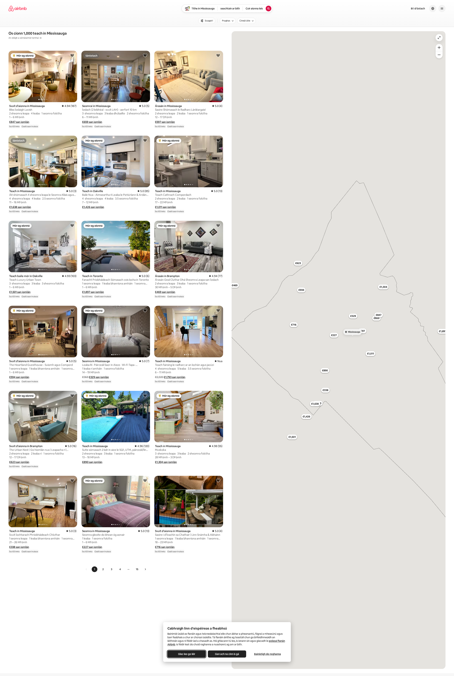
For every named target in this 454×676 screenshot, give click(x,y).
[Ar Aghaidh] (145, 569)
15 (137, 569)
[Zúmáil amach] (439, 54)
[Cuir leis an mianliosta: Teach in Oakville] (145, 140)
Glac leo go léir (186, 654)
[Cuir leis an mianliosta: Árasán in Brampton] (218, 225)
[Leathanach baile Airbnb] (18, 8)
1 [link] (94, 569)
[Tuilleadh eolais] (41, 38)
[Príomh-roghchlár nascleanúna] (441, 8)
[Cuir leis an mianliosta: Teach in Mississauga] (72, 140)
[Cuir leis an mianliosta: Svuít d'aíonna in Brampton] (72, 395)
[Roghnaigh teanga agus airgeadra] (432, 8)
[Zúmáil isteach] (439, 47)
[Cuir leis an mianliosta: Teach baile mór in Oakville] (72, 225)
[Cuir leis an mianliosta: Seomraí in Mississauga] (145, 55)
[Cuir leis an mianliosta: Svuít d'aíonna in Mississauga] (72, 55)
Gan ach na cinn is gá (227, 654)
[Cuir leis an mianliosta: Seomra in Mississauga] (145, 310)
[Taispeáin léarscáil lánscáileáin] (439, 37)
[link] (86, 569)
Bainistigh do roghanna (267, 654)
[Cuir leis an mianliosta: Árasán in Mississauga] (218, 55)
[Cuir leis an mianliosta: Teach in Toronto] (145, 225)
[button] (19, 122)
